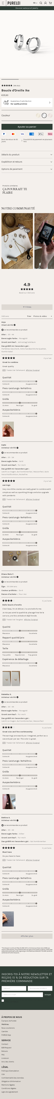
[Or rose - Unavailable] (50, 115)
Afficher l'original (33, 370)
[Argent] (44, 115)
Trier (29, 316)
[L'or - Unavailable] (38, 115)
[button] (11, 85)
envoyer (48, 995)
